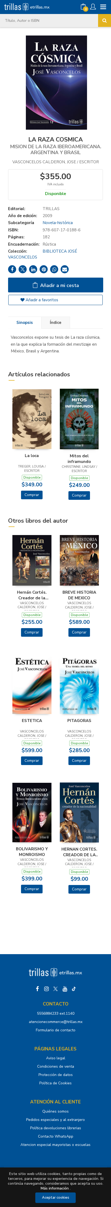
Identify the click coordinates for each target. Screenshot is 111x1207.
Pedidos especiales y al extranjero (55, 1119)
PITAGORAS (79, 720)
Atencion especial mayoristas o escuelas (55, 1144)
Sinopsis (24, 322)
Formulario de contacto (55, 1030)
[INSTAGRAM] (46, 989)
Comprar (32, 494)
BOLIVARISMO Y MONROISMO (32, 851)
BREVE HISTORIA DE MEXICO (79, 595)
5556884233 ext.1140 (55, 1013)
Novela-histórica (58, 222)
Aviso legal (55, 1058)
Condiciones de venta (55, 1066)
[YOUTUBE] (65, 989)
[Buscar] (104, 20)
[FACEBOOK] (37, 989)
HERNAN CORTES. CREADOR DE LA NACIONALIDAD (79, 852)
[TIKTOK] (74, 989)
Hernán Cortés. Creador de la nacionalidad (32, 595)
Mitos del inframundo (79, 458)
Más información (55, 1188)
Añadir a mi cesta (59, 285)
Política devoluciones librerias (55, 1128)
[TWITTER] (55, 989)
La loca (32, 455)
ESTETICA (32, 720)
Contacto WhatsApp (55, 1136)
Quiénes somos (55, 1111)
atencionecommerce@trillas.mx (55, 1021)
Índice (55, 322)
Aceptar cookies (55, 1197)
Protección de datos (56, 1074)
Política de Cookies (55, 1083)
